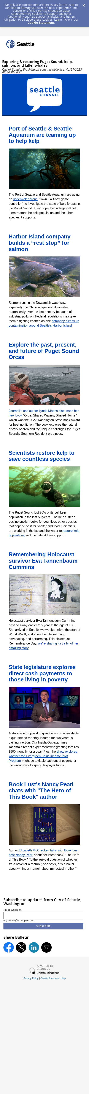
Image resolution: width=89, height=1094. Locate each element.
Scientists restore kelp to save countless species (42, 455)
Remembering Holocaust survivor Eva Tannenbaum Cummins (43, 560)
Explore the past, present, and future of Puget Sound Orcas (44, 350)
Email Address (12, 910)
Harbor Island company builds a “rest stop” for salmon (39, 242)
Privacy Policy (31, 978)
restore (68, 530)
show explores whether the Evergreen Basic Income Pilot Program (43, 756)
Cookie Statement (41, 22)
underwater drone (25, 199)
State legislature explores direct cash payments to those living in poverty (42, 673)
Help (63, 978)
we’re (42, 643)
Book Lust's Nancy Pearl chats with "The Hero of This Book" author (41, 790)
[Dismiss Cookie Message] (83, 4)
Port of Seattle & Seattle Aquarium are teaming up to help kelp (42, 134)
